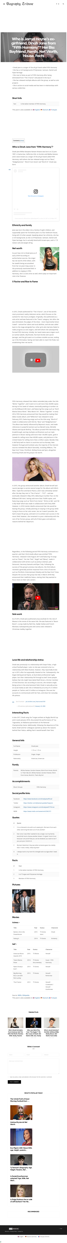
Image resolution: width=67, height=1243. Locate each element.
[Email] (7, 86)
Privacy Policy (13, 1231)
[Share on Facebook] (7, 73)
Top (61, 1228)
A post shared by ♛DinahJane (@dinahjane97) (27, 218)
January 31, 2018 (40, 706)
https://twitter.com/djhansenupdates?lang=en (38, 803)
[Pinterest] (7, 81)
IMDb (20, 995)
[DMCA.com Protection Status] (14, 1229)
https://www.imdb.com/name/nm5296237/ (37, 811)
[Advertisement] (33, 20)
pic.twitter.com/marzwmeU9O (35, 701)
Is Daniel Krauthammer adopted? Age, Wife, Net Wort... (19, 1178)
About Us (7, 1231)
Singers (33, 34)
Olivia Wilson (29, 60)
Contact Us (20, 1231)
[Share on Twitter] (7, 77)
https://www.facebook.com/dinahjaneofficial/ (37, 799)
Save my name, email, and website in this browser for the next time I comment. (31, 1077)
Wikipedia (25, 995)
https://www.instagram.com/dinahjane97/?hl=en (38, 807)
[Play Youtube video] (37, 360)
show (21, 140)
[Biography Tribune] (19, 4)
